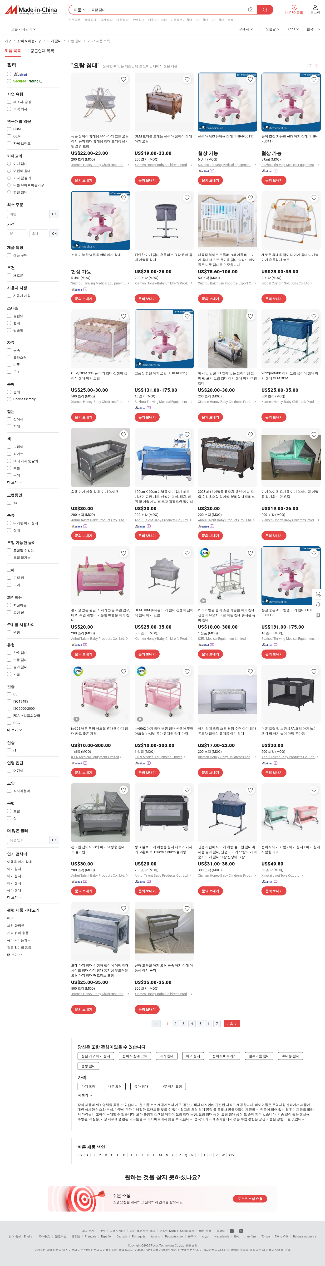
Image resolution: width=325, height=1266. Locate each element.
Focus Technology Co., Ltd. (168, 1245)
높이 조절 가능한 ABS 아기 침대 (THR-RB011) (289, 138)
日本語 (75, 1236)
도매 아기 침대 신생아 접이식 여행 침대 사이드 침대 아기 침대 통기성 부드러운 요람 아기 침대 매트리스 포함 (100, 970)
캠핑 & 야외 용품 (19, 947)
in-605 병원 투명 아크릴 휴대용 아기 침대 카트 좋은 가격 (99, 731)
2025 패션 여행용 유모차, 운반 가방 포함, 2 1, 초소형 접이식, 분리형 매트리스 (226, 494)
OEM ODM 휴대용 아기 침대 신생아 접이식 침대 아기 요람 (164, 612)
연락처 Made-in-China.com (177, 1230)
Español (106, 1236)
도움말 (271, 29)
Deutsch (122, 1236)
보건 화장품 (16, 925)
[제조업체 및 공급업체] (31, 10)
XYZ (232, 1155)
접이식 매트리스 (224, 1056)
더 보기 (83, 1095)
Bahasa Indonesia (304, 1236)
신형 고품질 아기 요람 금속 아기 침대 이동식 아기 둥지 (164, 968)
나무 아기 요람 (157, 19)
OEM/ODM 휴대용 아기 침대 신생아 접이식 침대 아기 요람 (99, 375)
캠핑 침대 (88, 1066)
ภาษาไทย (250, 1236)
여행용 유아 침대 (181, 19)
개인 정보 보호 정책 (142, 1230)
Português (138, 1236)
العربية (205, 1236)
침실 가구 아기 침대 (95, 1056)
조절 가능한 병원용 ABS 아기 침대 (96, 254)
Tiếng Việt (281, 1236)
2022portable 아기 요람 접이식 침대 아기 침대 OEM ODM (289, 375)
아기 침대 (202, 19)
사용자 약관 (117, 1230)
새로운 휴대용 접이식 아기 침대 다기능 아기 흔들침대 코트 (289, 257)
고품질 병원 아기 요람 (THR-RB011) (161, 373)
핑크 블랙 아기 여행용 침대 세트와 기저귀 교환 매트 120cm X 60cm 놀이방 (163, 849)
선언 (102, 1230)
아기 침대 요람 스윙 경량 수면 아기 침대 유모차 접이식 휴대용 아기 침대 (227, 731)
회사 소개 (88, 1230)
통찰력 (220, 1230)
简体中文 (44, 1236)
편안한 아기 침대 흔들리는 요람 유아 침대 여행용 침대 (163, 257)
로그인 (315, 12)
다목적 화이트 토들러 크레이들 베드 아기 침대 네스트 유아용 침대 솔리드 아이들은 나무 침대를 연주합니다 (227, 259)
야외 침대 (193, 1056)
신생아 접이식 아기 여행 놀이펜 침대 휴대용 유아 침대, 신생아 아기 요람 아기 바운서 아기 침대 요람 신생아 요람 (227, 852)
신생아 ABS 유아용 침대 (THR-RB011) (225, 136)
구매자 (244, 29)
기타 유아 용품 (18, 932)
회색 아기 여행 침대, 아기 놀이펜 (95, 491)
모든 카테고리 (21, 29)
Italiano (155, 1236)
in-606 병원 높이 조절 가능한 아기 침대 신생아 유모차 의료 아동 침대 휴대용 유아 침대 (227, 615)
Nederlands (221, 1236)
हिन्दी (236, 1236)
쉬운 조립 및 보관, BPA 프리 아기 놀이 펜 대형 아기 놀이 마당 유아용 (289, 731)
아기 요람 (106, 19)
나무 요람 (122, 19)
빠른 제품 (205, 1230)
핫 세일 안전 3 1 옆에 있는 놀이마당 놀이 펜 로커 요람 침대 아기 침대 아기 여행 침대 (227, 378)
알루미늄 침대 (259, 1056)
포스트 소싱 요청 (250, 1199)
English (29, 1236)
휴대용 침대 (290, 1056)
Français (90, 1236)
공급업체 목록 (42, 50)
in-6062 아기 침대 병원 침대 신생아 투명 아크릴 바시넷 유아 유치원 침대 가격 (164, 731)
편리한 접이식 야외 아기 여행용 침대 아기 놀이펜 (100, 849)
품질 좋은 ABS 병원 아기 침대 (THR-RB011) (287, 612)
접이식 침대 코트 (135, 1056)
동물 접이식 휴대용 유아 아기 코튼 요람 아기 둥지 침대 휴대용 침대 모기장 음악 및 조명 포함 (100, 141)
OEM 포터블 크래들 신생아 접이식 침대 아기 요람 (163, 138)
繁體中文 (60, 1236)
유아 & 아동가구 (19, 940)
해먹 (10, 918)
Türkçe (265, 1236)
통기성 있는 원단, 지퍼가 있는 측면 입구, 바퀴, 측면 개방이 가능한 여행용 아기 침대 (100, 615)
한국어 (192, 1236)
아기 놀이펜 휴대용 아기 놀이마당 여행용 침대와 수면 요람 (289, 494)
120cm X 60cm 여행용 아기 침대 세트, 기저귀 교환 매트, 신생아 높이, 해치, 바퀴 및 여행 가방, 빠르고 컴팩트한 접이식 (164, 496)
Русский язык (174, 1236)
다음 (230, 1023)
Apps (291, 29)
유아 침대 (90, 19)
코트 (230, 19)
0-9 (80, 1155)
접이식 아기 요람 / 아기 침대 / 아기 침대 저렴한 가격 (290, 849)
